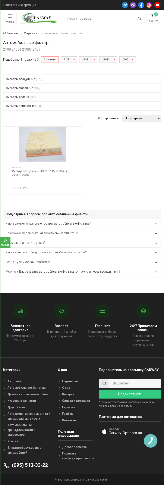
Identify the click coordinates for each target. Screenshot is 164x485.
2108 (66, 59)
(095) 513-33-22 (29, 465)
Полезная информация (19, 5)
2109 (125, 59)
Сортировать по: (109, 118)
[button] (122, 431)
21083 (106, 59)
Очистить (50, 59)
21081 (85, 59)
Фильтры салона (21, 97)
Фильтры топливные (24, 106)
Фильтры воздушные (24, 79)
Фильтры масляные (23, 88)
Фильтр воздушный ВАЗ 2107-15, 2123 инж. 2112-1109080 (40, 172)
